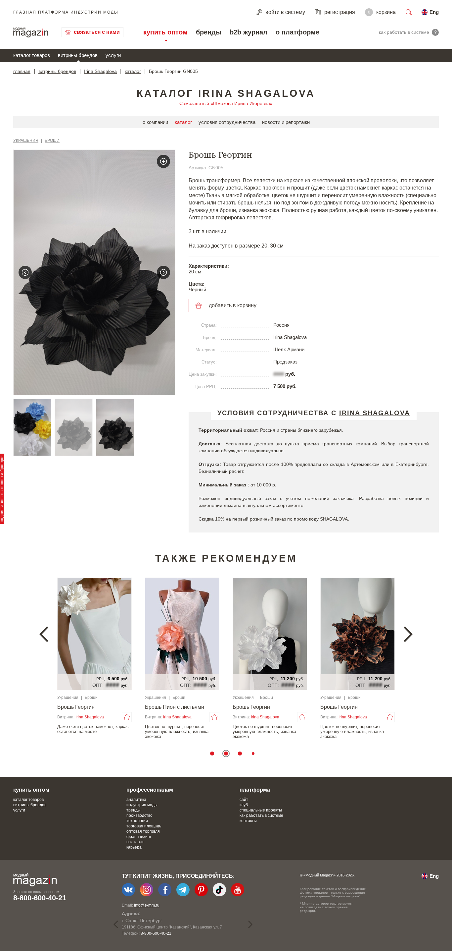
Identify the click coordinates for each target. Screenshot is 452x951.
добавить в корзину (232, 305)
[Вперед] (163, 272)
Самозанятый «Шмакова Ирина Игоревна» (226, 103)
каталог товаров (31, 55)
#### (278, 374)
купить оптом (165, 32)
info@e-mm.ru (146, 905)
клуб (244, 805)
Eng (434, 12)
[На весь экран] (163, 161)
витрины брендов (78, 55)
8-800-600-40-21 (39, 898)
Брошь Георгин (69, 707)
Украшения (25, 140)
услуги (113, 55)
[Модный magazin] (30, 32)
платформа (255, 790)
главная (21, 71)
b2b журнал (248, 32)
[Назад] (25, 272)
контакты (248, 820)
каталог (133, 71)
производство (139, 815)
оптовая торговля (143, 831)
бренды (208, 32)
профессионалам (149, 790)
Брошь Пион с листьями (168, 707)
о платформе (297, 32)
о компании (155, 122)
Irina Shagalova (100, 71)
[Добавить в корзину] (120, 717)
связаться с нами (97, 32)
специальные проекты (261, 810)
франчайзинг (138, 836)
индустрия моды (142, 805)
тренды (133, 810)
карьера (134, 847)
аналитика (136, 799)
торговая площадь (143, 826)
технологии (137, 820)
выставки (135, 842)
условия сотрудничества (227, 122)
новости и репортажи (286, 122)
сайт (244, 799)
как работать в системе (261, 815)
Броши (52, 140)
